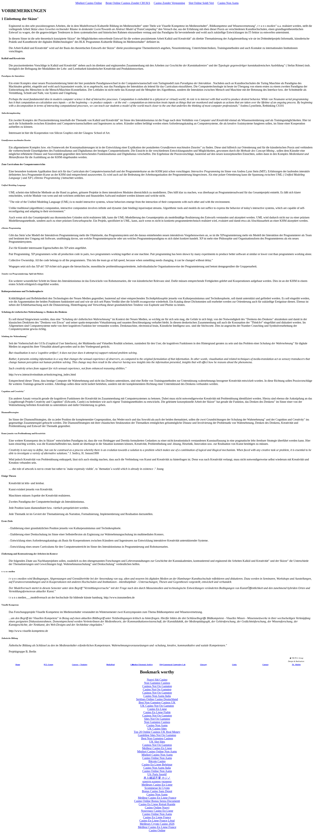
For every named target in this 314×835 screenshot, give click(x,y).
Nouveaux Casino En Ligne (157, 810)
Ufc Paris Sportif (157, 774)
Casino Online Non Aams (157, 758)
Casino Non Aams (228, 3)
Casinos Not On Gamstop (157, 686)
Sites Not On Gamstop (157, 718)
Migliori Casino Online (88, 3)
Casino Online (157, 830)
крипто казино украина (157, 781)
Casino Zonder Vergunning (169, 3)
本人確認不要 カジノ (157, 777)
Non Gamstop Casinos (157, 682)
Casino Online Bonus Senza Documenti (157, 801)
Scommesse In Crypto (157, 787)
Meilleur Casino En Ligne (157, 748)
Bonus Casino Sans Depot (157, 791)
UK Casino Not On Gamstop (157, 705)
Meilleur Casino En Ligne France (157, 797)
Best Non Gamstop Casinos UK (157, 702)
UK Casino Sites (157, 728)
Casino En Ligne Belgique (157, 764)
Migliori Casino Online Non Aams (157, 751)
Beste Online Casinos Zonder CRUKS (128, 3)
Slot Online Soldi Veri (201, 3)
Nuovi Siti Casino (157, 679)
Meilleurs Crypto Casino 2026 (157, 823)
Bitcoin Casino (157, 761)
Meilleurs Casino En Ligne (157, 784)
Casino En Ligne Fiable (157, 712)
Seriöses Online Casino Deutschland (157, 699)
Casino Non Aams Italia (157, 695)
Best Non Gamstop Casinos (157, 738)
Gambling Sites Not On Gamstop (157, 735)
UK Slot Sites (157, 741)
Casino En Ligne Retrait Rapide (157, 804)
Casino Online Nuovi (157, 807)
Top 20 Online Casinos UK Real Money (157, 731)
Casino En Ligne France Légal (157, 820)
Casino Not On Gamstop (157, 689)
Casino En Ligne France (157, 817)
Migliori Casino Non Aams (157, 754)
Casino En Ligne (157, 709)
